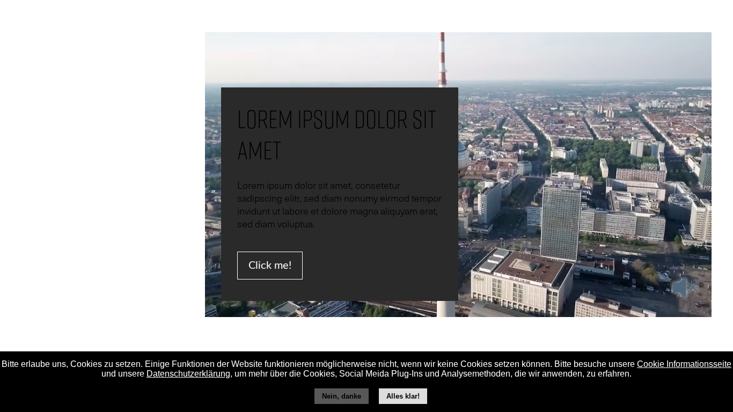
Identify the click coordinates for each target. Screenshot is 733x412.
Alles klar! (403, 396)
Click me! (269, 265)
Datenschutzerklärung (188, 373)
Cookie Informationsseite (684, 364)
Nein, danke (341, 396)
